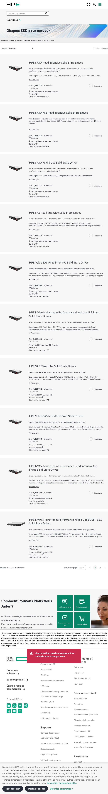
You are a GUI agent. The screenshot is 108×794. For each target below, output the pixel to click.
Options (19, 40)
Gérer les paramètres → (61, 788)
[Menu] (100, 4)
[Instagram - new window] (20, 705)
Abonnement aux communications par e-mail (86, 712)
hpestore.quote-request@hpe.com (17, 627)
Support (46, 727)
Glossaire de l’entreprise (84, 720)
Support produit (15, 679)
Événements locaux (82, 678)
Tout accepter (13, 788)
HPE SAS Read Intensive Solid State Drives (55, 212)
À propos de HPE (48, 664)
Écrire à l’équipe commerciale (15, 687)
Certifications (79, 762)
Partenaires (81, 756)
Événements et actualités (83, 660)
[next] (105, 567)
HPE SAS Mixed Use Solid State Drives (52, 366)
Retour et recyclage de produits (54, 743)
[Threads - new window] (26, 705)
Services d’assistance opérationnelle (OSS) (50, 735)
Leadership (45, 713)
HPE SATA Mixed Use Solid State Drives (53, 162)
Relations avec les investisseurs (54, 707)
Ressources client (85, 693)
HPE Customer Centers (83, 737)
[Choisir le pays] (88, 4)
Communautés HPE (82, 731)
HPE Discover (79, 673)
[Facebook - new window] (9, 711)
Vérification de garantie (51, 760)
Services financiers (82, 725)
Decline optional (36, 788)
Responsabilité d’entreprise (52, 680)
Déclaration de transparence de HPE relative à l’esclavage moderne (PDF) (54, 696)
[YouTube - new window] (14, 711)
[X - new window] (14, 705)
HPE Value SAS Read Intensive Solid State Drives (59, 262)
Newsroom (78, 684)
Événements (79, 667)
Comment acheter (82, 624)
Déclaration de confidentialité (61, 783)
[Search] (46, 13)
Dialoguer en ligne (65, 607)
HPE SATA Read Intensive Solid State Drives (56, 62)
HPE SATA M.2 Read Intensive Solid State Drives (58, 112)
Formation (78, 704)
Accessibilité (46, 669)
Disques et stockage (30, 40)
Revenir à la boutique (7, 40)
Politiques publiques (49, 718)
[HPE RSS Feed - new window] (20, 711)
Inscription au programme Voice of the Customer (85, 744)
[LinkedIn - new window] (9, 705)
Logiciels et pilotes (49, 754)
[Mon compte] (94, 4)
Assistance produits (82, 607)
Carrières (45, 675)
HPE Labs (45, 686)
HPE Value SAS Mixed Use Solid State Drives (56, 416)
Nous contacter (80, 698)
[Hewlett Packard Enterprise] (13, 4)
